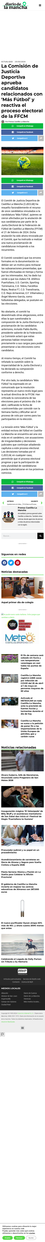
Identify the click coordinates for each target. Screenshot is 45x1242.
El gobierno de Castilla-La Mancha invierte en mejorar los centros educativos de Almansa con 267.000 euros (20, 888)
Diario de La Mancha (32, 996)
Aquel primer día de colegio (17, 602)
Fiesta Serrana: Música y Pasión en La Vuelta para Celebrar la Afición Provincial (21, 874)
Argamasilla (5, 999)
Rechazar (19, 1238)
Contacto (16, 982)
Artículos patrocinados (12, 979)
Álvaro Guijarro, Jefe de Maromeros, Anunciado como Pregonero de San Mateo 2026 (20, 778)
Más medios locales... (32, 1002)
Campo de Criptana (8, 1002)
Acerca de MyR (27, 982)
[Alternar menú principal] (40, 5)
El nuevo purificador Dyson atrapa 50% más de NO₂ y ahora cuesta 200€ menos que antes (22, 925)
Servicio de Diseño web (31, 979)
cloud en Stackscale (8, 1022)
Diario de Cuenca (30, 993)
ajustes (32, 1233)
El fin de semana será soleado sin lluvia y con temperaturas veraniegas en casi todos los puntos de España (32, 662)
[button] (22, 1028)
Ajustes (31, 1238)
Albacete (4, 993)
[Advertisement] (22, 34)
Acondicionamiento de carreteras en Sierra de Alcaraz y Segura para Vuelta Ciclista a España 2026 (21, 862)
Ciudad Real (5, 1005)
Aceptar (7, 1238)
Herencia (27, 999)
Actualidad (7, 62)
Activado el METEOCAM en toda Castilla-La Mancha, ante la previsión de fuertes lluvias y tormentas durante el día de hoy (32, 706)
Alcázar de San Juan (9, 996)
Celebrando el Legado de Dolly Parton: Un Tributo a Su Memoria (21, 960)
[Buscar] (40, 536)
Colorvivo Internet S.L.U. (26, 1013)
